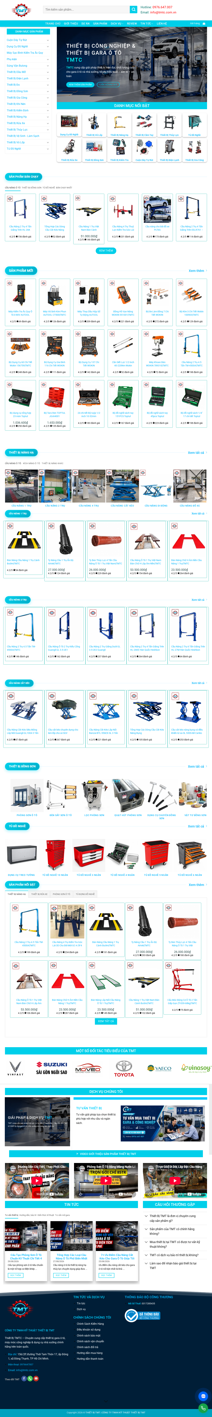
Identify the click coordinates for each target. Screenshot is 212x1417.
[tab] (13, 187)
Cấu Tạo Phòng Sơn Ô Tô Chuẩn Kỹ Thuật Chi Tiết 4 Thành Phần (26, 1258)
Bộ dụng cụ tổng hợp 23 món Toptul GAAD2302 (20, 415)
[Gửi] (133, 9)
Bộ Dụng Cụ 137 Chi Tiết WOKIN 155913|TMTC (89, 364)
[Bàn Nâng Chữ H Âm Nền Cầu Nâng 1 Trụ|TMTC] (67, 979)
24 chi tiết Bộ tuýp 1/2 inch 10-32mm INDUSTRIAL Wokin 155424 (89, 415)
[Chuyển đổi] (48, 40)
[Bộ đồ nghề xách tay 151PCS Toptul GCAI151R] (123, 395)
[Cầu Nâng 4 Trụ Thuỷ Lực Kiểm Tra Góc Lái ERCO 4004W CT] (123, 209)
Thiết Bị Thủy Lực (17, 129)
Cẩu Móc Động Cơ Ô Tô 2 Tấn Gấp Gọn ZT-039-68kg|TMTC (182, 1002)
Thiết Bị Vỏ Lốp (16, 142)
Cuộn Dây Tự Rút (17, 40)
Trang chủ (52, 23)
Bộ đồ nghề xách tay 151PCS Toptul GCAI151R (123, 415)
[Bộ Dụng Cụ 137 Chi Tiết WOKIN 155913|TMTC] (89, 345)
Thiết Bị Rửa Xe (16, 123)
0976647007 (26, 1364)
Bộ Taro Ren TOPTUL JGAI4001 (54, 415)
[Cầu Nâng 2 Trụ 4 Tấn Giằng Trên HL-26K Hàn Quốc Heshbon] (20, 209)
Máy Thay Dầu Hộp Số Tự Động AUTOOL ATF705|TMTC (89, 313)
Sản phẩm (100, 23)
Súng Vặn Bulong (17, 65)
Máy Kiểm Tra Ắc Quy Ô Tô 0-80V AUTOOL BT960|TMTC (20, 313)
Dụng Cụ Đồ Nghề (17, 46)
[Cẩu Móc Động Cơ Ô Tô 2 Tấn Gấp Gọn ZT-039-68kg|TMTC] (182, 979)
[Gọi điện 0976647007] (203, 1408)
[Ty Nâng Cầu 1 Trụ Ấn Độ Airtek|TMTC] (144, 922)
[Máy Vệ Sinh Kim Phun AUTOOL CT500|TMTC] (54, 294)
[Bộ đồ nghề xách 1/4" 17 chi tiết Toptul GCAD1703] (191, 395)
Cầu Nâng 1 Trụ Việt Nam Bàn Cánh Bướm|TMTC (89, 228)
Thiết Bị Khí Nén (16, 104)
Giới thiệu (71, 23)
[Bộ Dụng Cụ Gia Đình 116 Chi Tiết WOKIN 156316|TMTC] (54, 345)
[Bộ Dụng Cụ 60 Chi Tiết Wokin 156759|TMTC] (20, 345)
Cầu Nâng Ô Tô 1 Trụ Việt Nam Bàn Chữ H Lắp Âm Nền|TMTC (145, 562)
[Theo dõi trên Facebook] (24, 1378)
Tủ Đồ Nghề (14, 148)
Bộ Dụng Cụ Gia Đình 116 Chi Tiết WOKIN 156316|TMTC (54, 364)
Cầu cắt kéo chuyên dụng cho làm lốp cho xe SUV (63, 731)
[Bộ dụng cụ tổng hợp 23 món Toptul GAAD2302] (20, 395)
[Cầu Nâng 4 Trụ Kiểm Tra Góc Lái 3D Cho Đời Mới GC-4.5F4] (67, 922)
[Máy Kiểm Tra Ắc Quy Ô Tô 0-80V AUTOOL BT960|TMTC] (20, 294)
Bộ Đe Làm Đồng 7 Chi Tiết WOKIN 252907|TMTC (157, 313)
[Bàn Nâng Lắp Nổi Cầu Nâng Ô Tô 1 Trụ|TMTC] (106, 979)
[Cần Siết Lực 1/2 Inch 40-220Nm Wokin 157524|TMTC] (123, 345)
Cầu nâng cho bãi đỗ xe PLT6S (157, 228)
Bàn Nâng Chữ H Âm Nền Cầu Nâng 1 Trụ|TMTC (186, 562)
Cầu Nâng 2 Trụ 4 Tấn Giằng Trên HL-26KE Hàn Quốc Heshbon (147, 648)
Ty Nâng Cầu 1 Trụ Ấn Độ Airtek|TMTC (60, 562)
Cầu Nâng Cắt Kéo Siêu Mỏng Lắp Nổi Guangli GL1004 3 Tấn (22, 731)
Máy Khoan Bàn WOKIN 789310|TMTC (157, 364)
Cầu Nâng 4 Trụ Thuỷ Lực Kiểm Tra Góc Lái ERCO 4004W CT (123, 228)
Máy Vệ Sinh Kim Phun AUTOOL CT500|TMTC (54, 313)
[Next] (200, 217)
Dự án (85, 23)
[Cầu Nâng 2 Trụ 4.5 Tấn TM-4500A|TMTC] (191, 345)
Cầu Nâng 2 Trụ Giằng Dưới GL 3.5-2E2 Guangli (104, 648)
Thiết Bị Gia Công (17, 97)
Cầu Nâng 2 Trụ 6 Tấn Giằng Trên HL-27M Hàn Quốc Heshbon (188, 648)
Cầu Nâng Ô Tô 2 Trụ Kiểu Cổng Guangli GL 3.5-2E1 (64, 648)
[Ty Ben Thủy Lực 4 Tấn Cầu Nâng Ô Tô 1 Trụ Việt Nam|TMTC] (182, 922)
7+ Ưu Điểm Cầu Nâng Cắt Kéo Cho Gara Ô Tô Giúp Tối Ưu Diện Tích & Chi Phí (117, 1258)
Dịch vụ (116, 23)
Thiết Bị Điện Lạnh (17, 78)
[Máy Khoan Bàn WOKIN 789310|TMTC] (157, 345)
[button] (197, 23)
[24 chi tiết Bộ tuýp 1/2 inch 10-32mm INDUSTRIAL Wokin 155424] (89, 395)
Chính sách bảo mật (88, 1335)
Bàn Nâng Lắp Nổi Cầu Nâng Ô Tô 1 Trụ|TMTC (105, 1002)
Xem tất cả (196, 453)
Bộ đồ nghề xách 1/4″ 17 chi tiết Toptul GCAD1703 (192, 415)
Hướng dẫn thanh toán (90, 1358)
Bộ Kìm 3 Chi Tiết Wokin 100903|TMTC (192, 313)
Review (132, 23)
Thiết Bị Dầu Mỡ (16, 72)
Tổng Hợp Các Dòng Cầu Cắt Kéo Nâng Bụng (54, 228)
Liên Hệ (162, 23)
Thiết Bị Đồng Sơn (17, 91)
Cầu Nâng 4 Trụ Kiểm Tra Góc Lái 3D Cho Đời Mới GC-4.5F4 (67, 944)
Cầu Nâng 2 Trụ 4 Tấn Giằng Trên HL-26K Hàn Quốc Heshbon (20, 228)
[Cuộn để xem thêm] (106, 1401)
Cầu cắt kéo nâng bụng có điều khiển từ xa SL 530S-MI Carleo (187, 731)
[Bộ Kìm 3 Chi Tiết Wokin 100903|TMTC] (191, 294)
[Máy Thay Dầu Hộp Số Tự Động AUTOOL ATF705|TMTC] (89, 294)
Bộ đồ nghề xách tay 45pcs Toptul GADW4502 (157, 415)
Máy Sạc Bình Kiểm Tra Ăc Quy (25, 52)
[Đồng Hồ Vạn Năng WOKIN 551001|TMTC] (123, 294)
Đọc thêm (15, 1275)
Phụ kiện (12, 59)
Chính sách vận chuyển (90, 1341)
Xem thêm (196, 271)
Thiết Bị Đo (13, 84)
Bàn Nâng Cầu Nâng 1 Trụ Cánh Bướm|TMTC (23, 562)
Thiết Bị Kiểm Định (17, 110)
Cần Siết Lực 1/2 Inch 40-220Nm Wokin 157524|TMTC (123, 364)
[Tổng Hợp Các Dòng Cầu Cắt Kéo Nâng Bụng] (54, 209)
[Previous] (12, 217)
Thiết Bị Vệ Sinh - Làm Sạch (23, 136)
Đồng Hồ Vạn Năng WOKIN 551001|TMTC (123, 313)
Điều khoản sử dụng (88, 1329)
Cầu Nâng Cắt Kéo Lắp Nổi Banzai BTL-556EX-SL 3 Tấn (103, 731)
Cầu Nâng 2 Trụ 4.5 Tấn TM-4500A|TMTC (192, 364)
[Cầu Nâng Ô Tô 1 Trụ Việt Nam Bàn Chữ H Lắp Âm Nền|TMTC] (29, 979)
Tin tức (81, 1303)
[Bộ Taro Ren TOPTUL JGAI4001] (54, 395)
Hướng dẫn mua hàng (90, 1353)
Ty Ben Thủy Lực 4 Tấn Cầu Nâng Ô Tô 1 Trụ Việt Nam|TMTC (105, 562)
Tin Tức (145, 23)
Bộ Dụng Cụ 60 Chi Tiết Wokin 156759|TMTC (20, 364)
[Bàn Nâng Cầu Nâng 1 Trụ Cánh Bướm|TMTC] (106, 922)
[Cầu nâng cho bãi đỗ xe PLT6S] (157, 209)
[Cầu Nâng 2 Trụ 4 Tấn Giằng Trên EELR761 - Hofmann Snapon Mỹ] (191, 209)
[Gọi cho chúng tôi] (30, 1378)
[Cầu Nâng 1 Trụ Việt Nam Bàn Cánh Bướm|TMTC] (89, 209)
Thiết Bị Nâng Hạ (17, 116)
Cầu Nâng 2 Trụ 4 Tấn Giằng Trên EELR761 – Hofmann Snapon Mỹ (191, 228)
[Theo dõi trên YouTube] (36, 1378)
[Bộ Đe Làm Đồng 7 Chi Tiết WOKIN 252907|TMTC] (157, 294)
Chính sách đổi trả (87, 1347)
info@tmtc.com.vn (27, 1370)
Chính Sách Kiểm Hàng (90, 1323)
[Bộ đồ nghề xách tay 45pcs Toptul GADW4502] (157, 395)
